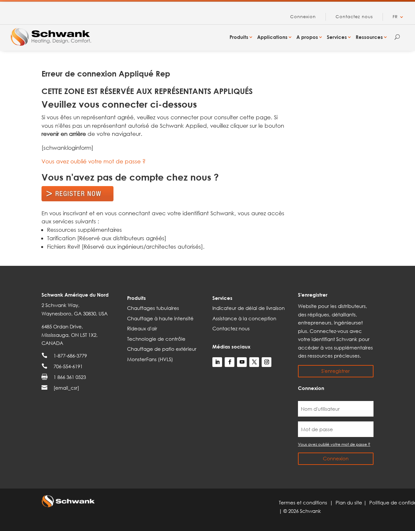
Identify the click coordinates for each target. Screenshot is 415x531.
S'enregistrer (335, 371)
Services (337, 37)
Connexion (303, 17)
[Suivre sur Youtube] (242, 362)
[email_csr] (66, 387)
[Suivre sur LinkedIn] (217, 362)
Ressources (369, 37)
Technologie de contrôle (156, 339)
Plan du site (349, 502)
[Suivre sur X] (254, 362)
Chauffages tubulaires (153, 308)
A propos (307, 37)
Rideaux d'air (142, 328)
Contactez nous (354, 17)
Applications (272, 37)
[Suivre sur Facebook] (229, 362)
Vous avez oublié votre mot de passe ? (94, 161)
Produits (239, 37)
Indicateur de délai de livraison (248, 308)
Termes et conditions (304, 502)
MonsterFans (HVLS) (150, 359)
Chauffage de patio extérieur (161, 349)
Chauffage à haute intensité (160, 318)
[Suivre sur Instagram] (266, 362)
